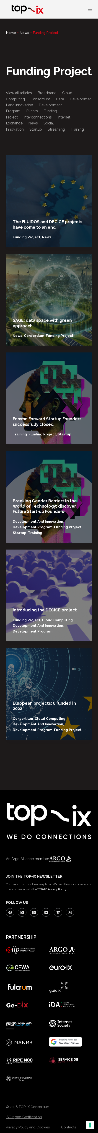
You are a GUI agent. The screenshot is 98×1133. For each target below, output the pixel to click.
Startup (35, 129)
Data (60, 99)
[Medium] (70, 912)
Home (11, 33)
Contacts (68, 1127)
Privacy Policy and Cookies (28, 1127)
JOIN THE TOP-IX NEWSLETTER (34, 876)
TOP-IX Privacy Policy (51, 889)
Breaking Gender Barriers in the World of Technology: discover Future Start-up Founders (45, 506)
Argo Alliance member (30, 859)
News (24, 33)
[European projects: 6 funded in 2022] (49, 694)
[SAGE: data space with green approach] (49, 300)
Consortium (40, 99)
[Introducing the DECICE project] (49, 595)
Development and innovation (38, 522)
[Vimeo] (58, 912)
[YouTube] (46, 912)
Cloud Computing (57, 620)
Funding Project (26, 237)
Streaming (56, 129)
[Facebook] (10, 912)
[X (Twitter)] (22, 912)
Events (32, 111)
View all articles (19, 93)
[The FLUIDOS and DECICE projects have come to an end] (49, 201)
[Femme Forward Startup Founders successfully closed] (49, 398)
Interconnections (37, 117)
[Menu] (90, 9)
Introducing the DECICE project (45, 610)
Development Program (32, 527)
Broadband (47, 93)
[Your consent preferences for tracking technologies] (90, 1125)
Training (77, 129)
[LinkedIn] (34, 912)
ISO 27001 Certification (24, 1117)
